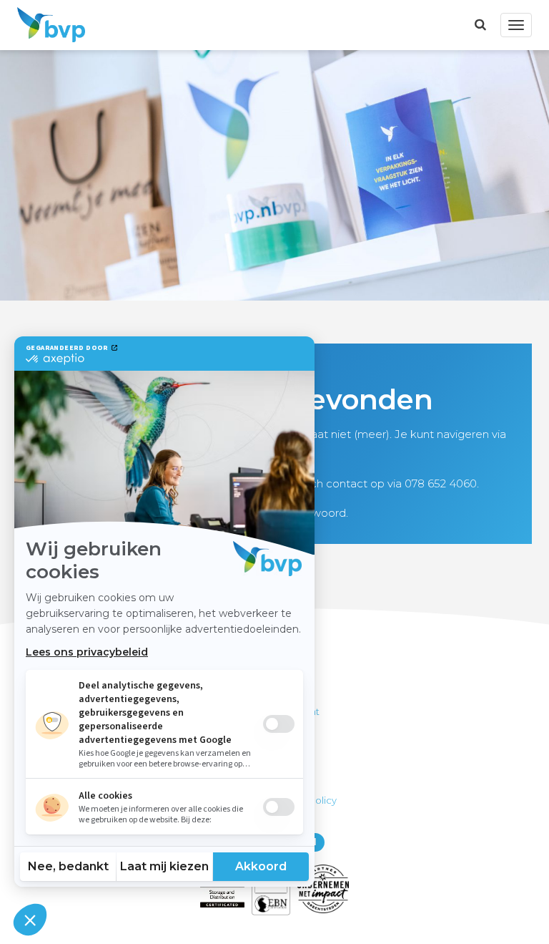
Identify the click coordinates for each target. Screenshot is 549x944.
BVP (47, 25)
